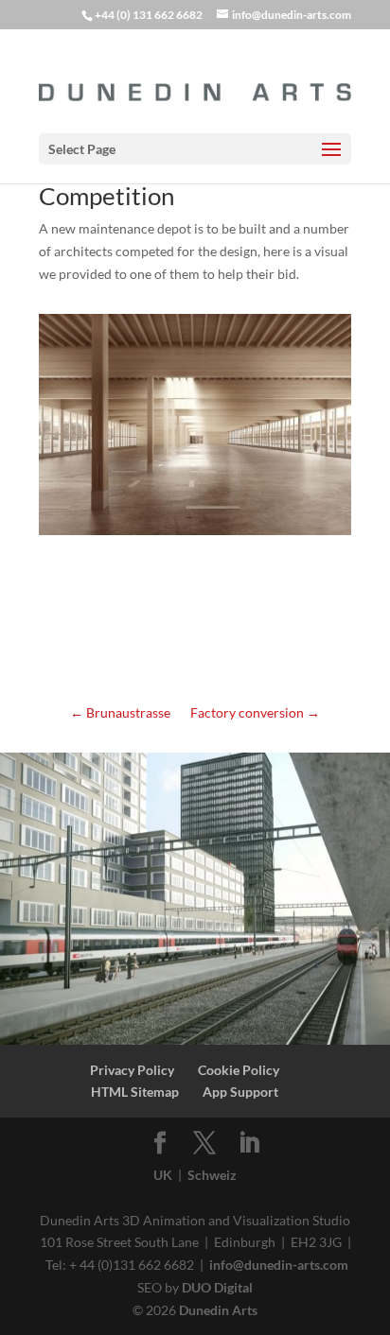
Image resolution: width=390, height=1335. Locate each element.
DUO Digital (217, 1287)
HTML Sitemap (135, 1092)
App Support (240, 1092)
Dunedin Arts (218, 1310)
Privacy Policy (132, 1070)
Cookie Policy (238, 1070)
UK (162, 1175)
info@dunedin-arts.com (278, 1265)
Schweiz (212, 1175)
